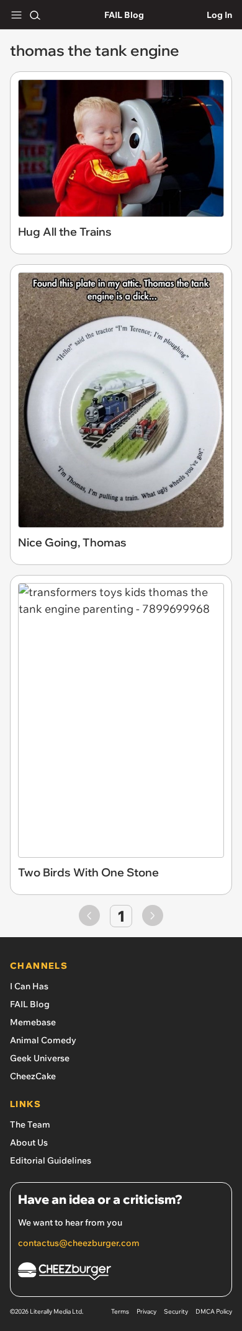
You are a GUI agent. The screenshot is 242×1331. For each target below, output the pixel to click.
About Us (29, 1142)
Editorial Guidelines (50, 1160)
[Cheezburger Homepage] (121, 1273)
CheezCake (33, 1076)
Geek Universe (39, 1058)
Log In (219, 14)
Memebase (33, 1022)
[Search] (35, 15)
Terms (120, 1311)
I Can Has (29, 986)
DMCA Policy (213, 1311)
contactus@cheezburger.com (79, 1243)
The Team (30, 1124)
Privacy (146, 1311)
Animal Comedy (43, 1040)
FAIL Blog (124, 14)
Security (176, 1311)
